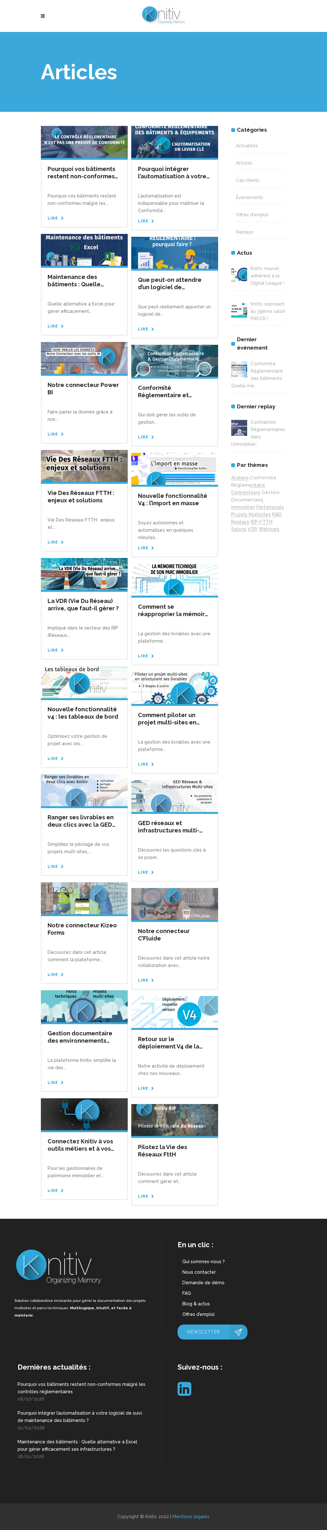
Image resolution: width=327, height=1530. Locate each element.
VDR (252, 529)
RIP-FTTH (261, 521)
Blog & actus (196, 1303)
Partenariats (270, 507)
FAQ (186, 1293)
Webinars (269, 529)
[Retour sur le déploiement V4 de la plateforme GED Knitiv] (174, 1011)
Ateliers (240, 477)
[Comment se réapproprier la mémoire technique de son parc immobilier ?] (174, 579)
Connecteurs (245, 492)
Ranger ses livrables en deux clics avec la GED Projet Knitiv (81, 824)
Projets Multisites (251, 514)
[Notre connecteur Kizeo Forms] (84, 897)
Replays (244, 232)
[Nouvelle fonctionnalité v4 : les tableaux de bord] (84, 681)
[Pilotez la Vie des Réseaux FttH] (174, 1119)
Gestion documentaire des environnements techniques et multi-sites (84, 1040)
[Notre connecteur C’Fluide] (174, 903)
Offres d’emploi (198, 1314)
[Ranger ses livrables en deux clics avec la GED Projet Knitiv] (84, 789)
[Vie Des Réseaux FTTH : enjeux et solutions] (84, 465)
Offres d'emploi (252, 214)
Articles (244, 163)
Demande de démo (203, 1282)
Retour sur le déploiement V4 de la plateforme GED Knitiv (170, 1046)
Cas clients (248, 180)
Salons (238, 529)
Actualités (247, 145)
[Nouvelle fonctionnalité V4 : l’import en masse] (174, 468)
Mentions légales (190, 1516)
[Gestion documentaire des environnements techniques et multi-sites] (84, 1005)
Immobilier (243, 507)
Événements (249, 197)
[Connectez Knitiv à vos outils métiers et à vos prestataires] (84, 1114)
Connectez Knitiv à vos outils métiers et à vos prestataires (80, 1148)
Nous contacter (199, 1272)
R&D (277, 514)
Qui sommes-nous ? (203, 1261)
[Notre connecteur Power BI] (84, 357)
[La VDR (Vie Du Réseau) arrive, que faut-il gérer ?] (84, 573)
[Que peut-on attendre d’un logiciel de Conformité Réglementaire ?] (174, 252)
